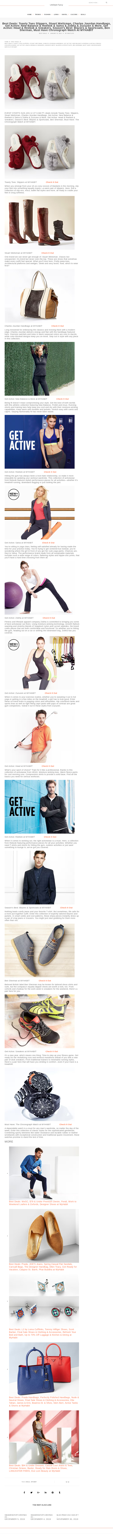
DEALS (83, 14)
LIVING (56, 14)
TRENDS (38, 14)
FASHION (47, 14)
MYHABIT (34, 1481)
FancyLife (70, 33)
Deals (28, 1481)
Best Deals (43, 33)
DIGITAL (64, 14)
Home (29, 14)
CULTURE (74, 14)
